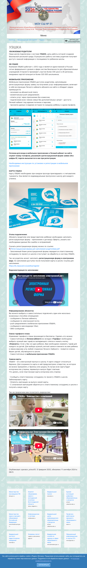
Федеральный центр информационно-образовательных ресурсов (53, 518)
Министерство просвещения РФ (14, 493)
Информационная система (33, 515)
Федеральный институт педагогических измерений (14, 537)
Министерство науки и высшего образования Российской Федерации (14, 518)
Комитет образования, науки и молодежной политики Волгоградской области (33, 498)
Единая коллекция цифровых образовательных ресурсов (71, 496)
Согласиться (43, 565)
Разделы (41, 40)
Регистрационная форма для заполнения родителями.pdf (35, 249)
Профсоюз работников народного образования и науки (71, 518)
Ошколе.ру (12, 40)
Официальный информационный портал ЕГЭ (71, 536)
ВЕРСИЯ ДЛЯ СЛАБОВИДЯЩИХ (74, 40)
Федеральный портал (51, 493)
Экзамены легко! (33, 534)
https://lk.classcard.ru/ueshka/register (24, 266)
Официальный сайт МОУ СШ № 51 (27, 40)
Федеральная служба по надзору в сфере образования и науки (52, 538)
